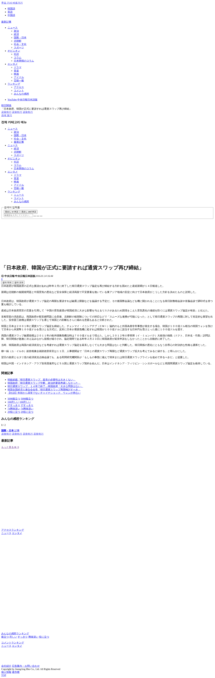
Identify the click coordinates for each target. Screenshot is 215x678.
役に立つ (44, 636)
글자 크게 (18, 282)
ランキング (14, 84)
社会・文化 (20, 44)
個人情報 (6, 672)
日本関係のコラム (24, 60)
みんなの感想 (21, 93)
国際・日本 (20, 37)
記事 (10, 430)
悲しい (13, 636)
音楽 (16, 70)
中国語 (11, 15)
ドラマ (17, 67)
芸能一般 (19, 80)
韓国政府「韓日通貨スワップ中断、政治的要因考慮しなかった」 (44, 383)
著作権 (16, 672)
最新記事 (6, 21)
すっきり (23, 636)
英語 (10, 12)
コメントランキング (12, 642)
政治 (16, 31)
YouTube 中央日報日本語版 (22, 99)
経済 (16, 34)
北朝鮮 (17, 41)
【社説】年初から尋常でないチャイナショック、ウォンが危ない (44, 393)
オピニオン (14, 50)
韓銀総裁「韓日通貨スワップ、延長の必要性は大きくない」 (42, 379)
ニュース (13, 27)
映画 (16, 74)
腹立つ (5, 636)
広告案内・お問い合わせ (26, 666)
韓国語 (11, 8)
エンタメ (13, 64)
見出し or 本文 (11, 212)
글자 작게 (7, 282)
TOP (3, 675)
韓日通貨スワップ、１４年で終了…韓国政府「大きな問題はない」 (45, 386)
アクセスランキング (12, 530)
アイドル (19, 77)
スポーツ (19, 47)
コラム (17, 57)
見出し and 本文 (28, 212)
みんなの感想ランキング (15, 633)
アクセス (19, 87)
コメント (19, 90)
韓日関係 (6, 105)
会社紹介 (6, 666)
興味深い (33, 636)
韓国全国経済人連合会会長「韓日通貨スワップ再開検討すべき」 (44, 389)
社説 (16, 54)
